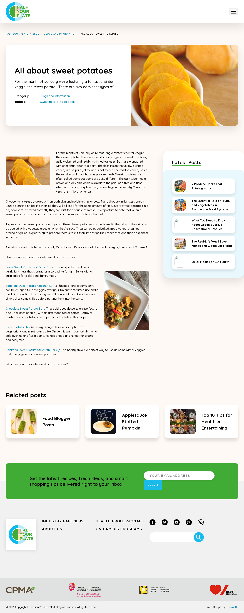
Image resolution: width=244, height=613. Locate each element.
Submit (153, 484)
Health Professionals (120, 521)
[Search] (199, 537)
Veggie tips (67, 102)
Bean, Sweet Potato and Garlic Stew (29, 267)
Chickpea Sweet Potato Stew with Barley (32, 350)
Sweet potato (49, 102)
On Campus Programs (119, 529)
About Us (52, 529)
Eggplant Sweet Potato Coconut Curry (31, 285)
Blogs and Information (55, 96)
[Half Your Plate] (18, 11)
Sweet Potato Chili (18, 327)
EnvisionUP (232, 607)
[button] (233, 11)
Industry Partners (63, 521)
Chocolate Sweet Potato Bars (25, 308)
